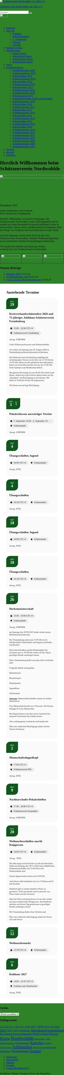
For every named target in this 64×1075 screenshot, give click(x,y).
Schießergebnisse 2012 (23, 132)
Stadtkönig (5, 1051)
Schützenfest (22, 1047)
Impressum (11, 1057)
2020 (52, 1027)
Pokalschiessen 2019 (22, 95)
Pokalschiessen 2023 (22, 87)
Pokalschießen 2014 (22, 127)
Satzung (16, 42)
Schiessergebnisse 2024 (24, 79)
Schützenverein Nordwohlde (44, 1047)
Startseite (10, 28)
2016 (27, 1026)
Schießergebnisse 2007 (23, 146)
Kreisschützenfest (23, 1033)
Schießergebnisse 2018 (23, 101)
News (9, 64)
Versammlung (20, 1051)
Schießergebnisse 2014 (23, 124)
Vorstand (16, 33)
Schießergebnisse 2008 (23, 143)
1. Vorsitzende (19, 39)
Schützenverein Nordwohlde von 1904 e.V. (21, 6)
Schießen (48, 1043)
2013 (12, 1027)
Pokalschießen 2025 (22, 76)
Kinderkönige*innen (22, 62)
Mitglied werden (14, 47)
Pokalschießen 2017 (22, 110)
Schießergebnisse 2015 (23, 118)
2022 (57, 1026)
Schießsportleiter (6, 1047)
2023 (3, 1030)
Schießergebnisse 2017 (23, 107)
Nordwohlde (22, 1038)
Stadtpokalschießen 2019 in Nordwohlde (32, 98)
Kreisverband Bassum (46, 1033)
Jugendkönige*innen (22, 59)
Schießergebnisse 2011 (23, 135)
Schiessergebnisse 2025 (24, 73)
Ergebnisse (24, 1030)
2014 (17, 1027)
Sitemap (10, 1062)
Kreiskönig (6, 1033)
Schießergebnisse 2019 (23, 93)
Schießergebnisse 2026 (23, 70)
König (5, 1038)
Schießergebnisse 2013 (23, 129)
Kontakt (10, 152)
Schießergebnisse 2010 (23, 138)
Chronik (16, 45)
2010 (2, 1027)
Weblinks (10, 155)
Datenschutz (12, 1059)
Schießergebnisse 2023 (23, 84)
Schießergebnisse (14, 67)
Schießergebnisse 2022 (23, 90)
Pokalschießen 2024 (22, 81)
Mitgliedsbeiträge (20, 36)
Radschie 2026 (13, 274)
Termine (10, 149)
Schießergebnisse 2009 (23, 141)
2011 (6, 1026)
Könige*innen (13, 50)
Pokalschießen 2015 (22, 121)
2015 (22, 1027)
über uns (10, 30)
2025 (16, 1030)
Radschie (36, 1043)
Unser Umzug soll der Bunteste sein (23, 279)
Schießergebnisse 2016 (23, 112)
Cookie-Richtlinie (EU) (17, 1068)
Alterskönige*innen (22, 56)
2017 (34, 1026)
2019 (46, 1026)
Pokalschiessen (22, 1043)
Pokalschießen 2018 (22, 104)
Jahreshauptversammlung (47, 1030)
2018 (40, 1026)
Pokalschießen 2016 (22, 115)
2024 (9, 1030)
